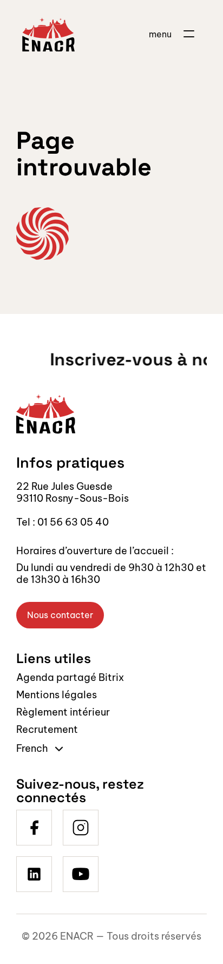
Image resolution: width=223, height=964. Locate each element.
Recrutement (47, 729)
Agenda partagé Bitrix (70, 677)
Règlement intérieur (63, 712)
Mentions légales (56, 694)
